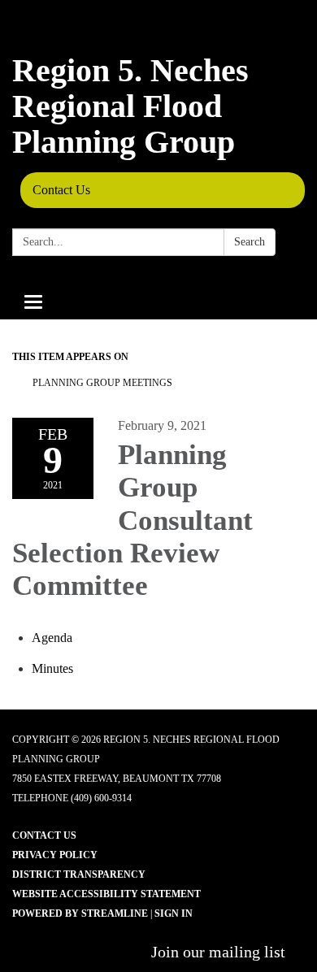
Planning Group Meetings (102, 382)
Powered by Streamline (80, 913)
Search (249, 242)
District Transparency (78, 874)
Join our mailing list (218, 952)
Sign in (173, 913)
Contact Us (61, 190)
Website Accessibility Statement (106, 894)
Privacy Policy (55, 855)
